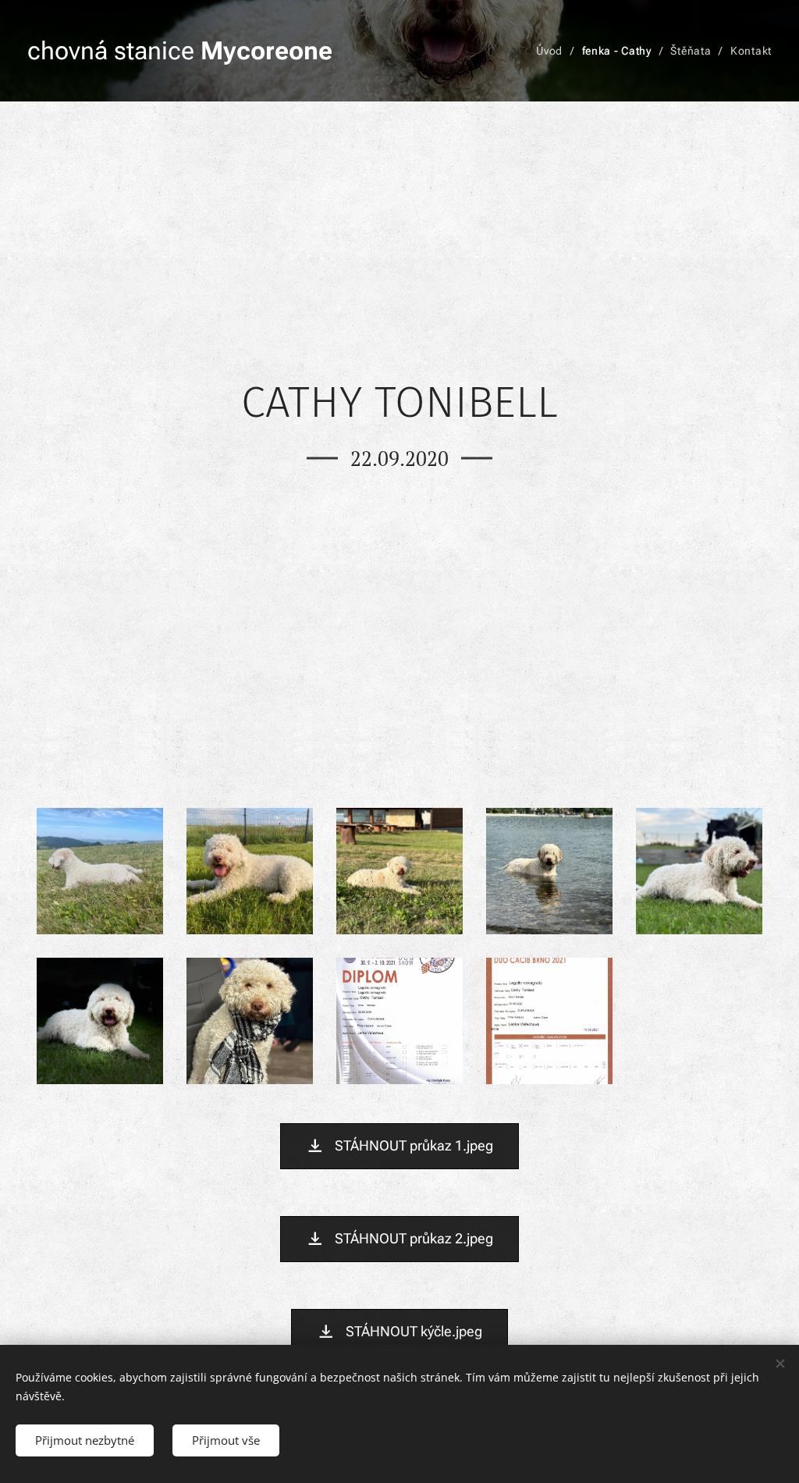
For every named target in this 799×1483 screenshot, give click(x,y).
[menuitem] (553, 50)
